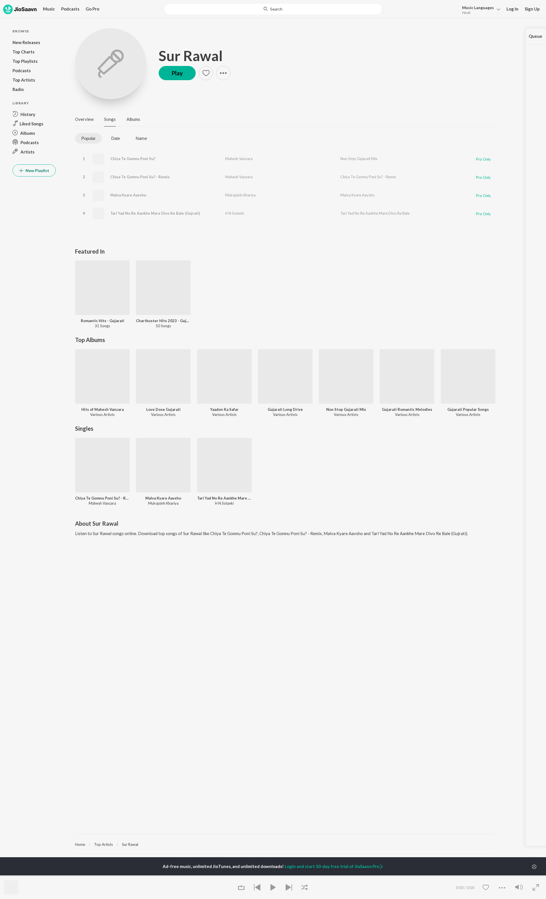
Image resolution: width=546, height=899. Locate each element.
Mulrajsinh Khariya (240, 195)
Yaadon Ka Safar (224, 409)
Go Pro (92, 8)
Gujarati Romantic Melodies (407, 409)
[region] (285, 844)
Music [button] (49, 8)
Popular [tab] (88, 138)
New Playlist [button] (37, 170)
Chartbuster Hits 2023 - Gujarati (163, 320)
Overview (84, 119)
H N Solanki (234, 213)
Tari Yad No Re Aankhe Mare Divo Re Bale (375, 213)
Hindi (466, 12)
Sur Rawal (191, 55)
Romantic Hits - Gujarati (102, 320)
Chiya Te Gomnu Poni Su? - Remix (139, 177)
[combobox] (273, 9)
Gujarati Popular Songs (468, 409)
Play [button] (177, 73)
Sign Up (532, 8)
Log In (512, 8)
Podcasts (70, 8)
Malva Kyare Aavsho (128, 195)
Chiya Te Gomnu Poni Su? (132, 158)
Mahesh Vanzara (239, 158)
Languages (478, 7)
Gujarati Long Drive (285, 409)
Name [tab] (141, 138)
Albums (133, 119)
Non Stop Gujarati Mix (358, 158)
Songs (110, 119)
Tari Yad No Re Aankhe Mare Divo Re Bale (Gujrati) (155, 213)
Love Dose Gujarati (163, 409)
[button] (479, 9)
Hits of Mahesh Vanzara (102, 409)
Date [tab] (115, 138)
